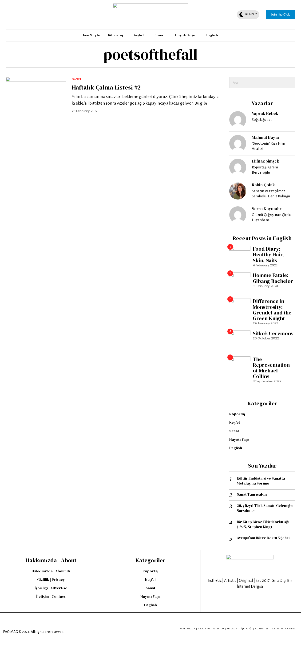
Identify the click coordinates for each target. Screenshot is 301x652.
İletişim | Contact (51, 596)
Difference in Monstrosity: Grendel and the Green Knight (272, 309)
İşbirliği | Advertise (51, 588)
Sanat (77, 79)
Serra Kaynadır (266, 209)
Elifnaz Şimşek (265, 161)
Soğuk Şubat (262, 120)
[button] (289, 82)
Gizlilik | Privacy (51, 579)
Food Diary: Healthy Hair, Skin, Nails (268, 254)
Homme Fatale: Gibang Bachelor (273, 278)
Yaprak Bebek (265, 113)
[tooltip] (9, 14)
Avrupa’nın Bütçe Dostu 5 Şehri (263, 537)
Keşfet (234, 422)
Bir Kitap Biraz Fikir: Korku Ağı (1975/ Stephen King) (263, 524)
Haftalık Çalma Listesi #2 (106, 87)
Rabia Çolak (263, 185)
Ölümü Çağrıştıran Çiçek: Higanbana (271, 217)
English (235, 447)
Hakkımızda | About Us (51, 571)
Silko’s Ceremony (273, 333)
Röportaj (237, 413)
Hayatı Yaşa (239, 439)
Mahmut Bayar (266, 137)
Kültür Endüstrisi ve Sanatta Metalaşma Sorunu (261, 481)
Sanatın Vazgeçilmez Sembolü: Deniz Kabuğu (271, 193)
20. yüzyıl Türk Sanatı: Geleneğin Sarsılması (265, 508)
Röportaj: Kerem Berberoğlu (265, 169)
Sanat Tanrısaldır (252, 494)
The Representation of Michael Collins (271, 367)
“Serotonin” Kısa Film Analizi (268, 146)
